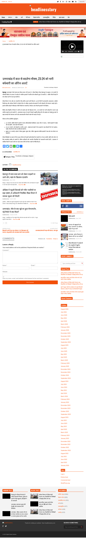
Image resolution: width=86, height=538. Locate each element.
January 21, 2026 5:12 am (18, 87)
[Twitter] (58, 1)
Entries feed (64, 477)
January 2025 (65, 366)
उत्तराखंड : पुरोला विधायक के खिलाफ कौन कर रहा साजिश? (76, 235)
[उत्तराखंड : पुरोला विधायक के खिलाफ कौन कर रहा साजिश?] (64, 236)
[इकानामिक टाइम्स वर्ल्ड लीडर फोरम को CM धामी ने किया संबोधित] (34, 503)
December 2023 (65, 405)
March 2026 (64, 324)
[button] (72, 46)
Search (81, 1)
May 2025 (64, 354)
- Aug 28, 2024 (78, 238)
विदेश (54, 17)
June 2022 (64, 459)
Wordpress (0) (41, 238)
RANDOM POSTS (7, 490)
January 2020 (65, 465)
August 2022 (64, 453)
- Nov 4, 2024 (78, 230)
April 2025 (64, 357)
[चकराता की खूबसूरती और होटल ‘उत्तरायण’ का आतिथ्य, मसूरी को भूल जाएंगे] (64, 227)
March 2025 (64, 360)
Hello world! (72, 216)
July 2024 (64, 384)
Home (3, 17)
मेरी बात (28, 17)
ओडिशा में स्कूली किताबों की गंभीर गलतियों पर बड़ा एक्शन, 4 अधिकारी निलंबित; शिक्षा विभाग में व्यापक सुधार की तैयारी (20, 192)
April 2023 (64, 429)
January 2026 (65, 330)
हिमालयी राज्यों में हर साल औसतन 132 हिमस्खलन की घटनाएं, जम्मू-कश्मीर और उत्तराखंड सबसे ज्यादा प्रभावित (16, 231)
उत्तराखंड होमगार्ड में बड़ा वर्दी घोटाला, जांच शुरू (47, 230)
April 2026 (64, 321)
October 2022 (65, 447)
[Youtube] (73, 1)
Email (33, 265)
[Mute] (78, 51)
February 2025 (65, 363)
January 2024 (65, 402)
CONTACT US (4, 1)
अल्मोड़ (60, 512)
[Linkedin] (75, 1)
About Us (10, 1)
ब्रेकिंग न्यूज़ (77, 21)
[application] (72, 46)
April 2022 (64, 462)
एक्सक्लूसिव (46, 17)
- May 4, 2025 (12, 180)
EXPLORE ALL (80, 211)
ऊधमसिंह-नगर (26, 21)
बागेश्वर (60, 509)
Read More (21, 184)
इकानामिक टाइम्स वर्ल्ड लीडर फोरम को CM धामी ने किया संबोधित (46, 504)
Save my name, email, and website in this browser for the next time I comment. (26, 278)
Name (5, 265)
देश (69, 17)
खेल (16, 17)
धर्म (22, 17)
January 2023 (65, 438)
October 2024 (65, 375)
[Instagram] (66, 1)
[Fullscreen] (81, 51)
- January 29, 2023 (13, 214)
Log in (62, 474)
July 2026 (64, 312)
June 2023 (64, 423)
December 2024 (65, 369)
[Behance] (69, 1)
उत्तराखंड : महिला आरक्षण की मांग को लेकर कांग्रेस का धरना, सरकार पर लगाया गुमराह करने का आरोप (19, 514)
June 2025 (64, 351)
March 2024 (64, 396)
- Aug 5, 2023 (78, 218)
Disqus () (55, 238)
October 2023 (65, 411)
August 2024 (64, 381)
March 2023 (64, 432)
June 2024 (64, 387)
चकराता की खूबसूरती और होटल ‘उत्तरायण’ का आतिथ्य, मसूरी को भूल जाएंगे (75, 227)
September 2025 (66, 342)
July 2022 (64, 456)
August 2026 (64, 309)
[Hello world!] (64, 218)
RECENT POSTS (35, 490)
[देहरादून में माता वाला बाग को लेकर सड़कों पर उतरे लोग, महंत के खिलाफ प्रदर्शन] (49, 179)
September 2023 (66, 414)
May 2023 (64, 426)
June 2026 (64, 315)
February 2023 (65, 435)
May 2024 (64, 390)
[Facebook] (60, 1)
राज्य (9, 17)
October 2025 (65, 339)
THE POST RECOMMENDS (10, 169)
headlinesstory (7, 87)
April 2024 (64, 393)
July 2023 (64, 420)
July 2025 (64, 348)
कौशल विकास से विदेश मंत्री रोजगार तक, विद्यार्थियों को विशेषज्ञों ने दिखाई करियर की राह (51, 22)
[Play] (63, 51)
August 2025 (64, 345)
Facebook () (49, 238)
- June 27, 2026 (12, 198)
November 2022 (65, 444)
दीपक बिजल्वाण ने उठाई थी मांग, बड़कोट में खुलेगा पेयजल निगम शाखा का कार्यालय (76, 246)
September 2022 (66, 450)
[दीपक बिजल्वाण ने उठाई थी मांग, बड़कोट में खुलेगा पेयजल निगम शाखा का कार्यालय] (64, 245)
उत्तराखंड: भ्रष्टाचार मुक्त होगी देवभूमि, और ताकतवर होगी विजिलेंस (18, 506)
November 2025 (65, 336)
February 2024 (65, 399)
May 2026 (64, 318)
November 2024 (65, 372)
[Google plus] (63, 1)
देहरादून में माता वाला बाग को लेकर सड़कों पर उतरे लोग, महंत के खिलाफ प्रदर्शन (19, 175)
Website (5, 271)
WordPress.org (65, 483)
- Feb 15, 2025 (78, 251)
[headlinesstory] (43, 9)
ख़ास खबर (61, 17)
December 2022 (65, 441)
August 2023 (64, 417)
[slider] (70, 51)
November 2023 (65, 408)
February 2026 (65, 327)
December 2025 (65, 333)
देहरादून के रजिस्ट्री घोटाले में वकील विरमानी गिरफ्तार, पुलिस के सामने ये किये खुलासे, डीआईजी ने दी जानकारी (19, 497)
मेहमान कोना (36, 17)
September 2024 (66, 378)
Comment (6, 250)
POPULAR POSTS (66, 212)
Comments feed (65, 480)
